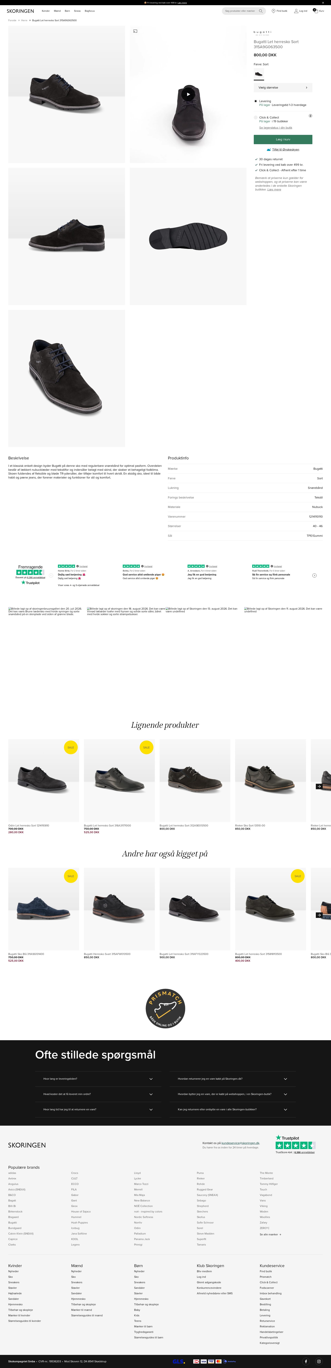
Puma (200, 1173)
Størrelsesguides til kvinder (24, 1321)
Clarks (12, 1244)
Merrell (138, 1189)
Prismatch (266, 1276)
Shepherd (203, 1206)
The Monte (266, 1173)
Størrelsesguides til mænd (87, 1315)
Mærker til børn (143, 1326)
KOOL (74, 1239)
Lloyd (137, 1173)
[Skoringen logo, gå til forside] (20, 11)
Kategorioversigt (270, 1343)
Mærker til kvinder (19, 1315)
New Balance (142, 1200)
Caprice (13, 1239)
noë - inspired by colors (148, 1211)
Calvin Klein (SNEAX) (20, 1233)
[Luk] (323, 2)
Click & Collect (269, 1282)
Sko (10, 1276)
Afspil (188, 94)
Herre (24, 20)
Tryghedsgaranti (143, 1332)
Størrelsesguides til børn (148, 1337)
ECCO (75, 1184)
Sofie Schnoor (205, 1222)
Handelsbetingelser (271, 1332)
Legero (75, 1244)
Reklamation (267, 1326)
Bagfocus (90, 11)
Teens (137, 1321)
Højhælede (15, 1293)
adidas (12, 1173)
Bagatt (12, 1200)
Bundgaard (14, 1228)
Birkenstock (15, 1211)
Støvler (12, 1287)
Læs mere (182, 2)
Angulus (13, 1184)
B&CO (12, 1195)
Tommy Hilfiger (269, 1184)
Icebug (75, 1228)
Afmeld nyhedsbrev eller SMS (215, 1293)
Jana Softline (79, 1233)
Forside (12, 20)
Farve (257, 64)
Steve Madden (205, 1233)
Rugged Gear (205, 1189)
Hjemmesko (15, 1304)
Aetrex (12, 1178)
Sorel (200, 1228)
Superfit (201, 1239)
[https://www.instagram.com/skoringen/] (319, 1361)
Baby (137, 1310)
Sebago (201, 1200)
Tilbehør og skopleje (20, 1310)
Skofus (201, 1217)
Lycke (137, 1178)
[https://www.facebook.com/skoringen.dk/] (306, 1361)
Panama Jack (142, 1239)
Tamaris (201, 1244)
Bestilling (265, 1304)
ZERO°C (264, 1228)
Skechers (202, 1211)
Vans (263, 1200)
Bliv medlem (204, 1271)
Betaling (265, 1310)
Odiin (137, 1228)
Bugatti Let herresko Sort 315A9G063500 (54, 20)
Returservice (267, 1321)
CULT (74, 1178)
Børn (67, 11)
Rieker (201, 1178)
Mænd (57, 11)
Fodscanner (267, 1287)
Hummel (76, 1217)
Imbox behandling (271, 1293)
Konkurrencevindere (209, 1287)
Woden (264, 1211)
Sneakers (13, 1282)
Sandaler (13, 1298)
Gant (74, 1200)
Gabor (74, 1195)
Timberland (266, 1178)
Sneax (77, 11)
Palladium (140, 1233)
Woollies (265, 1217)
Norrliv (138, 1222)
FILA (74, 1189)
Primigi (138, 1244)
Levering (265, 1315)
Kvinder (46, 11)
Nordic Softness (143, 1217)
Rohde (201, 1184)
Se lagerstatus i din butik (275, 128)
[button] (47, 654)
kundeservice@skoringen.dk (240, 1143)
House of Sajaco (81, 1211)
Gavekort (265, 1298)
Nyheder (13, 1271)
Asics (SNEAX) (16, 1189)
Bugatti (12, 1222)
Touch (263, 1189)
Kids (136, 1315)
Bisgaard (13, 1217)
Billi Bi (12, 1206)
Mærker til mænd (81, 1310)
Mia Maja (139, 1195)
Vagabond (266, 1195)
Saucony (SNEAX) (207, 1195)
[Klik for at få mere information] (310, 116)
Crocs (74, 1173)
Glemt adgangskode (209, 1282)
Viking (264, 1206)
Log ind (201, 1276)
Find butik (266, 1271)
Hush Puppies (79, 1222)
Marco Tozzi (141, 1184)
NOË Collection (143, 1206)
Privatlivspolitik (269, 1337)
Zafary (263, 1222)
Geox (74, 1206)
